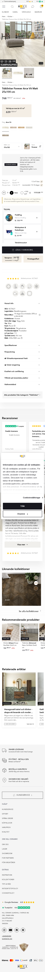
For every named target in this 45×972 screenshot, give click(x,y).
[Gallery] (22, 44)
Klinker (10, 16)
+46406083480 (6, 936)
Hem (3, 16)
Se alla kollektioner (29, 611)
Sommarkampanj (10, 1)
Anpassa (21, 514)
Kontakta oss (7, 939)
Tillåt (22, 506)
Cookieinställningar (31, 498)
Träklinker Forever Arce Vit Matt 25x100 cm (16, 19)
